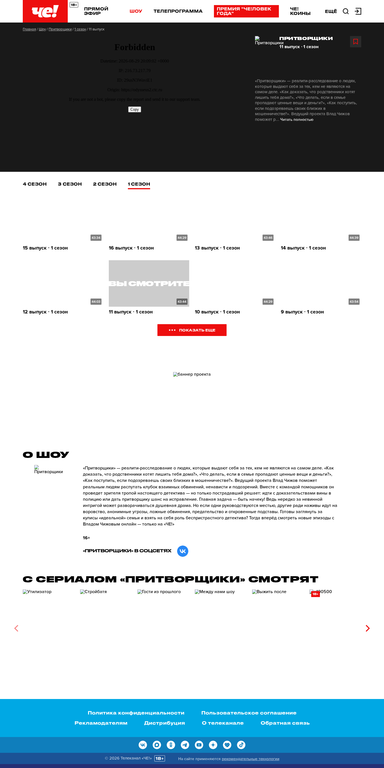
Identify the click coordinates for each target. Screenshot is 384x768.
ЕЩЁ (331, 11)
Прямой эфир (96, 11)
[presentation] (16, 628)
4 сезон (35, 183)
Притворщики (60, 29)
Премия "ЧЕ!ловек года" (244, 11)
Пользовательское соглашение (249, 712)
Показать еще (197, 330)
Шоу (136, 11)
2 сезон (105, 183)
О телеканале (223, 722)
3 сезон (70, 183)
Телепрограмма (178, 11)
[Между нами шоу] (221, 626)
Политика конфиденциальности (136, 712)
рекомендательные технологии (250, 758)
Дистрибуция (164, 722)
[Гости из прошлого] (163, 626)
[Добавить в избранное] (355, 41)
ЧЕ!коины (300, 11)
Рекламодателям (100, 722)
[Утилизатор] (48, 626)
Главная (29, 29)
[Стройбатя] (106, 626)
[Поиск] (346, 10)
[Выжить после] (278, 626)
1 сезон (80, 29)
